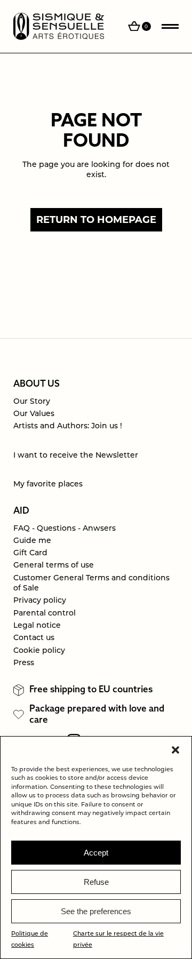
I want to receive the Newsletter (75, 456)
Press (23, 663)
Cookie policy (39, 651)
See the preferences (96, 911)
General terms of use (53, 566)
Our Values (33, 414)
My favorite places (48, 485)
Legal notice (37, 626)
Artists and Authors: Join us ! (67, 426)
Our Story (31, 402)
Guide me (32, 541)
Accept (96, 852)
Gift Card (30, 553)
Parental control (44, 614)
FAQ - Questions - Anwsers (64, 529)
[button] (175, 750)
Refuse (96, 881)
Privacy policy (39, 601)
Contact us (33, 638)
